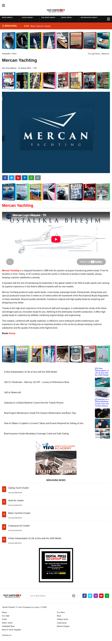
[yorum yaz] (38, 177)
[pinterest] (25, 177)
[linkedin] (18, 177)
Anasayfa (6, 53)
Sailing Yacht (62, 619)
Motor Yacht (7, 623)
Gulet (4, 619)
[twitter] (12, 177)
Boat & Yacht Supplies (11, 630)
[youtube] (101, 596)
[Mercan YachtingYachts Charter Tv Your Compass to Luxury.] (56, 10)
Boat (59, 616)
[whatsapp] (107, 596)
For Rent (61, 612)
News (14, 53)
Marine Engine (63, 626)
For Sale (5, 616)
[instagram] (96, 596)
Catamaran (62, 623)
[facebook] (5, 177)
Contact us (6, 635)
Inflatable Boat (8, 626)
